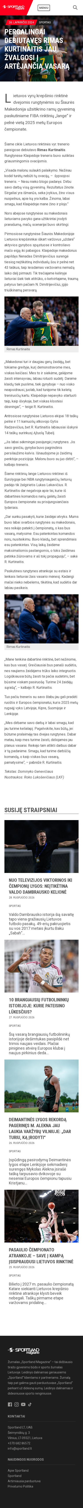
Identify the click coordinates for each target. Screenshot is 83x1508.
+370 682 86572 (19, 1443)
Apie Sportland (18, 1470)
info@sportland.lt (20, 1448)
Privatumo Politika (20, 1486)
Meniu (43, 7)
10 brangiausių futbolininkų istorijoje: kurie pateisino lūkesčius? (39, 1005)
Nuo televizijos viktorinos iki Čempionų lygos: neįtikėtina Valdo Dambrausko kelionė (40, 886)
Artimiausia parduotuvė (24, 1481)
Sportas (45, 22)
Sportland (14, 1476)
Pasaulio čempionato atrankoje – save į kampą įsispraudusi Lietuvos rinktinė (41, 1255)
